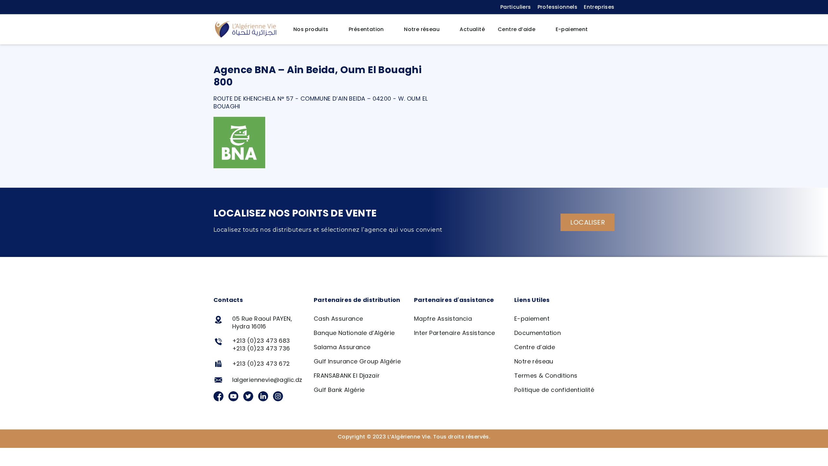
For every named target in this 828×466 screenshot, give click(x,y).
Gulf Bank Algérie (339, 390)
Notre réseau (422, 29)
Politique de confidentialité (554, 390)
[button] (604, 29)
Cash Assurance (338, 319)
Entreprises (599, 7)
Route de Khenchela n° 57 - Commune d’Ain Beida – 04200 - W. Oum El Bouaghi (320, 102)
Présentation (366, 29)
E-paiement (572, 29)
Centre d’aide (516, 29)
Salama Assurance (342, 347)
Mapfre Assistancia (443, 319)
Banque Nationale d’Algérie (354, 333)
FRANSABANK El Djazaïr (347, 376)
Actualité (472, 29)
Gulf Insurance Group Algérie (357, 361)
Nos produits (311, 29)
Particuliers (515, 7)
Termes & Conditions (546, 376)
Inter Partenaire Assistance (454, 333)
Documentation (537, 333)
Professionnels (558, 7)
